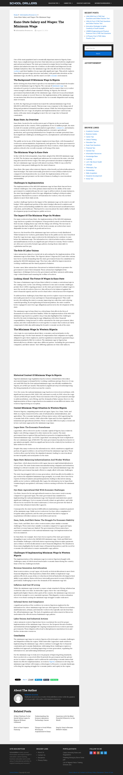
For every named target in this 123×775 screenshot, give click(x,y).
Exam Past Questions (83, 3)
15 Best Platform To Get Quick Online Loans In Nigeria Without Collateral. (22, 719)
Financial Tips (90, 148)
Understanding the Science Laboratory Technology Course (42, 718)
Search (98, 53)
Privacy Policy (42, 760)
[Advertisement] (44, 45)
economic (53, 76)
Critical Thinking (91, 139)
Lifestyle (89, 165)
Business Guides (91, 134)
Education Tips (53, 3)
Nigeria (52, 662)
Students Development (94, 176)
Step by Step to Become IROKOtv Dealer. (64, 728)
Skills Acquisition (91, 173)
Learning (89, 159)
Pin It (25, 680)
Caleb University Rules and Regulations (72, 754)
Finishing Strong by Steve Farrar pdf (73, 759)
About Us (41, 752)
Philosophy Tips (91, 167)
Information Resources (102, 3)
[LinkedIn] (101, 752)
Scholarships (90, 170)
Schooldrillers (14, 752)
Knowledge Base (92, 156)
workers (17, 71)
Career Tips (67, 3)
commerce (60, 128)
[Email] (105, 752)
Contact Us (41, 755)
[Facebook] (91, 752)
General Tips (90, 151)
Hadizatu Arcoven (31, 695)
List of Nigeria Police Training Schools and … (72, 764)
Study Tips (89, 179)
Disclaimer (41, 758)
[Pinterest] (94, 752)
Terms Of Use (109, 772)
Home (70, 772)
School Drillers (23, 3)
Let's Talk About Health (94, 162)
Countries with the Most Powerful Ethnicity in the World (65, 718)
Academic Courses (92, 131)
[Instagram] (98, 752)
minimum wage (58, 86)
